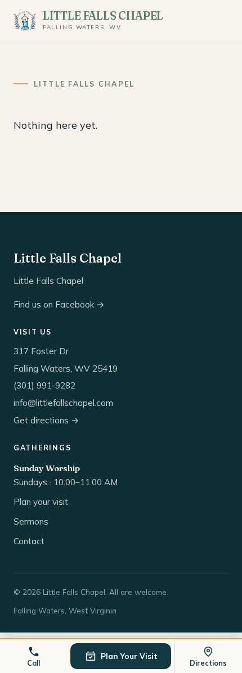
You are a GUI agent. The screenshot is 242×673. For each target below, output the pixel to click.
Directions (208, 662)
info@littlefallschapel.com (63, 403)
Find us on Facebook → (59, 304)
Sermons (31, 521)
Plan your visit (41, 501)
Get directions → (46, 420)
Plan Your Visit (129, 656)
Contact (29, 541)
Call (33, 662)
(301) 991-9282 (44, 385)
